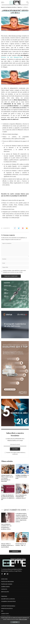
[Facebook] (14, 228)
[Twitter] (18, 228)
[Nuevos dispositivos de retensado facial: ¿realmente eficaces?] (22, 489)
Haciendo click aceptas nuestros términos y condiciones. (15, 453)
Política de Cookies (23, 619)
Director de (5, 57)
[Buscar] (27, 2)
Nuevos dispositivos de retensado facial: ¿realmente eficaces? (21, 496)
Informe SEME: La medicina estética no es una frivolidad (7, 545)
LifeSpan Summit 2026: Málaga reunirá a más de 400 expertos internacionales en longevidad (7, 478)
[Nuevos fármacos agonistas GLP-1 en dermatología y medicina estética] (7, 518)
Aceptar (15, 622)
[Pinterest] (22, 228)
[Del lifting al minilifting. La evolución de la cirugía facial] (22, 469)
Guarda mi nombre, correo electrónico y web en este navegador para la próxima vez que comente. (14, 271)
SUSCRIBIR (15, 449)
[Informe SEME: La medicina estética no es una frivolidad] (7, 537)
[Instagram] (7, 574)
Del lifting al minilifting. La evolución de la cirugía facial (22, 477)
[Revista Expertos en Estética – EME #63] (22, 537)
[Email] (26, 228)
